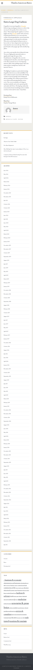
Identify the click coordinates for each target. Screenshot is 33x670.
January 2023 (6, 211)
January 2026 (7, 189)
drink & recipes (20, 588)
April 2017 (6, 331)
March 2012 (6, 518)
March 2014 (6, 440)
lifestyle (16, 599)
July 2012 (6, 507)
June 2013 (6, 473)
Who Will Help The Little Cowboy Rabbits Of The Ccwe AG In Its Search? (16, 150)
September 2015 (7, 376)
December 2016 (7, 342)
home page (16, 596)
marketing (22, 599)
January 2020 (7, 241)
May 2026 (6, 174)
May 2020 (6, 226)
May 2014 (6, 432)
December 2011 (7, 529)
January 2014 (6, 447)
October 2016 (7, 346)
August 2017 (6, 316)
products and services (10, 611)
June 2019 (6, 267)
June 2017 (6, 324)
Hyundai (23, 26)
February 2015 (7, 402)
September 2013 (7, 462)
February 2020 (7, 237)
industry (20, 596)
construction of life (10, 588)
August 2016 (6, 350)
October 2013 (7, 458)
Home (3, 10)
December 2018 (7, 290)
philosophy (26, 608)
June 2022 (6, 215)
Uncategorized (7, 566)
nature (20, 119)
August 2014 (6, 425)
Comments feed (7, 641)
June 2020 (6, 223)
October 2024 (7, 204)
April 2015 (6, 395)
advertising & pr (24, 583)
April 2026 (6, 178)
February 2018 (7, 309)
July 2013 (6, 470)
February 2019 (7, 282)
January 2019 (6, 286)
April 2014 (6, 436)
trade (27, 618)
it (14, 599)
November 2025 (7, 196)
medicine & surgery (7, 603)
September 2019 (7, 256)
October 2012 (7, 496)
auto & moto (8, 585)
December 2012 (7, 488)
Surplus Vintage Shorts (10, 103)
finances (5, 593)
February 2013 (7, 485)
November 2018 (7, 294)
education (26, 588)
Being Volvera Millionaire (10, 97)
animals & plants (11, 119)
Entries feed (6, 637)
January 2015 (6, 406)
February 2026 (7, 185)
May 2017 (6, 327)
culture (17, 588)
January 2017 (6, 339)
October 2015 (7, 372)
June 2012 (6, 511)
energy (16, 590)
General (10, 10)
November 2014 (7, 413)
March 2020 (6, 234)
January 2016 (6, 365)
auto (5, 585)
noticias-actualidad (13, 608)
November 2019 (7, 249)
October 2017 (7, 312)
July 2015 (6, 383)
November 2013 (7, 455)
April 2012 (6, 514)
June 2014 (6, 428)
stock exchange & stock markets (20, 614)
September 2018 (7, 301)
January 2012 (6, 526)
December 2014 (7, 410)
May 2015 (6, 391)
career (16, 585)
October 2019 (7, 253)
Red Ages (6, 137)
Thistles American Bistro (21, 3)
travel (6, 621)
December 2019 (7, 245)
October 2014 (7, 417)
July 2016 (6, 354)
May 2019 (6, 271)
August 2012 (6, 503)
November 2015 (7, 368)
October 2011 (7, 537)
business (12, 585)
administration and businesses (12, 583)
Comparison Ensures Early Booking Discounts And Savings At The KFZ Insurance (15, 155)
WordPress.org (7, 644)
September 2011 (7, 541)
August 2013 (6, 466)
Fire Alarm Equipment (9, 145)
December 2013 (7, 451)
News (5, 562)
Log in (5, 633)
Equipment (20, 590)
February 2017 (7, 335)
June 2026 (6, 170)
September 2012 (7, 499)
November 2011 (7, 533)
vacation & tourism (18, 621)
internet (24, 596)
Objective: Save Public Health (10, 141)
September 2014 (7, 421)
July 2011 (5, 544)
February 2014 (7, 443)
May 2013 (6, 477)
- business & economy (12, 580)
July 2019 (6, 264)
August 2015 (6, 380)
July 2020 (6, 219)
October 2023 (7, 208)
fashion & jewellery (26, 590)
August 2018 (6, 305)
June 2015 (6, 387)
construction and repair (22, 585)
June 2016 (6, 357)
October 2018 (7, 297)
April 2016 (6, 361)
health (11, 596)
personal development (20, 608)
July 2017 (6, 320)
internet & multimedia (9, 599)
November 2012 (7, 492)
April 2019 (6, 275)
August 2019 (6, 260)
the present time (19, 617)
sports (13, 614)
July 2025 (6, 200)
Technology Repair (7, 617)
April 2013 (6, 481)
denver (20, 18)
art (27, 583)
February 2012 (7, 522)
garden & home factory (11, 593)
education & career (9, 590)
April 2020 (6, 230)
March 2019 (6, 279)
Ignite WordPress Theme (11, 666)
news (14, 603)
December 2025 (7, 193)
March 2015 (6, 398)
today (23, 617)
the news (14, 618)
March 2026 (6, 181)
